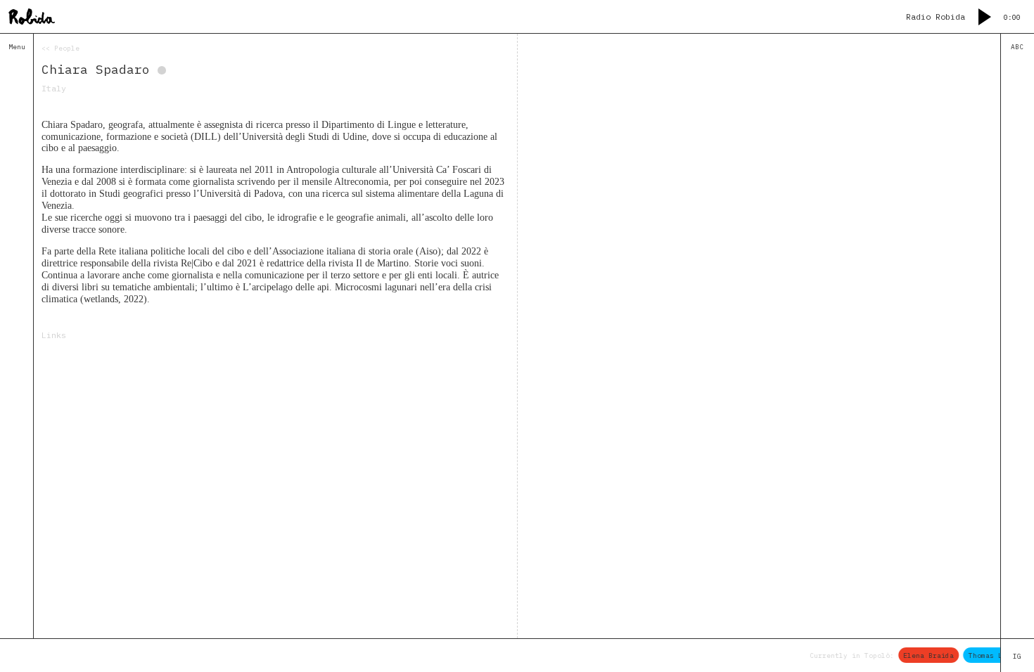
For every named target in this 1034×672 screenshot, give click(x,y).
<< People (60, 48)
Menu (16, 46)
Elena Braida (924, 654)
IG (1017, 656)
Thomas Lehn (987, 654)
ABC (1017, 46)
